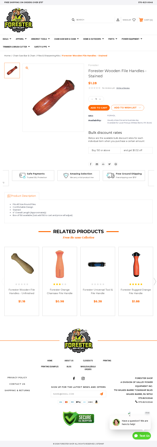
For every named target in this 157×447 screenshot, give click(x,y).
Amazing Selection (81, 173)
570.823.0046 (145, 402)
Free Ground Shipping (129, 173)
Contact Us (17, 384)
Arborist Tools (39, 39)
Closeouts (88, 360)
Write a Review (123, 88)
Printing (107, 360)
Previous (2, 281)
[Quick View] (18, 278)
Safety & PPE (40, 46)
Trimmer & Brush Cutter (15, 46)
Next (154, 281)
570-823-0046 (145, 2)
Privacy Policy (17, 377)
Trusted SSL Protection (37, 177)
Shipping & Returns (17, 390)
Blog (69, 366)
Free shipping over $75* (126, 177)
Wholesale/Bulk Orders (88, 368)
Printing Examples (50, 366)
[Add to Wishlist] (25, 278)
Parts (111, 39)
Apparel (20, 39)
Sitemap (100, 444)
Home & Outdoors (92, 39)
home (49, 360)
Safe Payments (36, 173)
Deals (5, 39)
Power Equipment (130, 39)
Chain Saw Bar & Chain (65, 39)
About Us (69, 360)
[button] (118, 20)
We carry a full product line (82, 177)
